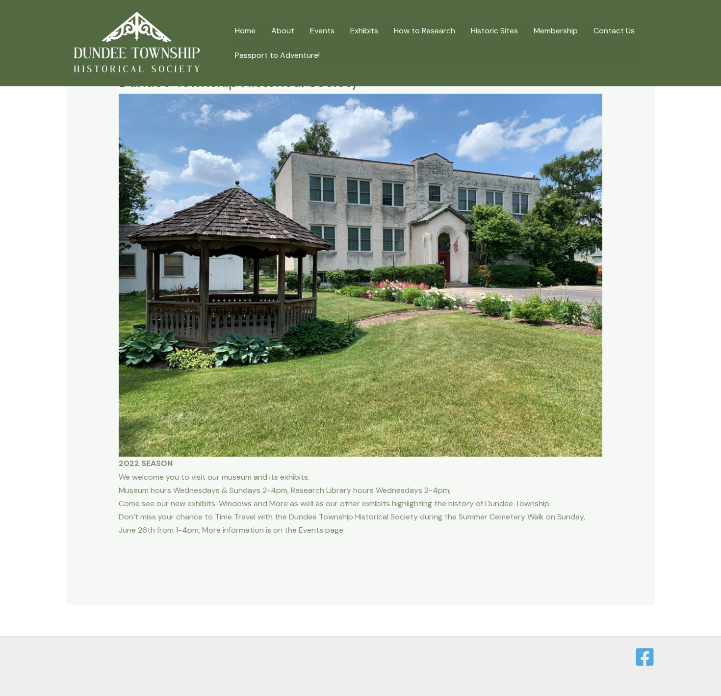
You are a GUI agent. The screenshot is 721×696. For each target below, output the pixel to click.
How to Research (424, 31)
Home (245, 31)
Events (322, 31)
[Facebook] (645, 657)
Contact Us (614, 31)
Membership (556, 31)
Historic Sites (494, 31)
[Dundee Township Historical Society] (136, 42)
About (282, 31)
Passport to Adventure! (277, 55)
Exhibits (364, 31)
